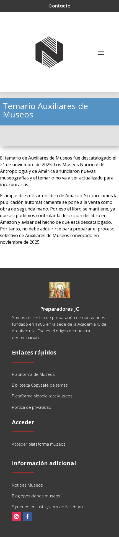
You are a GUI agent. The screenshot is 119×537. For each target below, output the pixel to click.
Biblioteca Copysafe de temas (40, 385)
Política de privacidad (31, 407)
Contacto (59, 6)
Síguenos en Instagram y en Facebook (47, 506)
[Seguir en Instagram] (16, 516)
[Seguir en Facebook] (27, 516)
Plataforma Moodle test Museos (42, 396)
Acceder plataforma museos (39, 444)
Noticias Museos (27, 485)
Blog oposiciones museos (36, 496)
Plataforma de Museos (33, 374)
